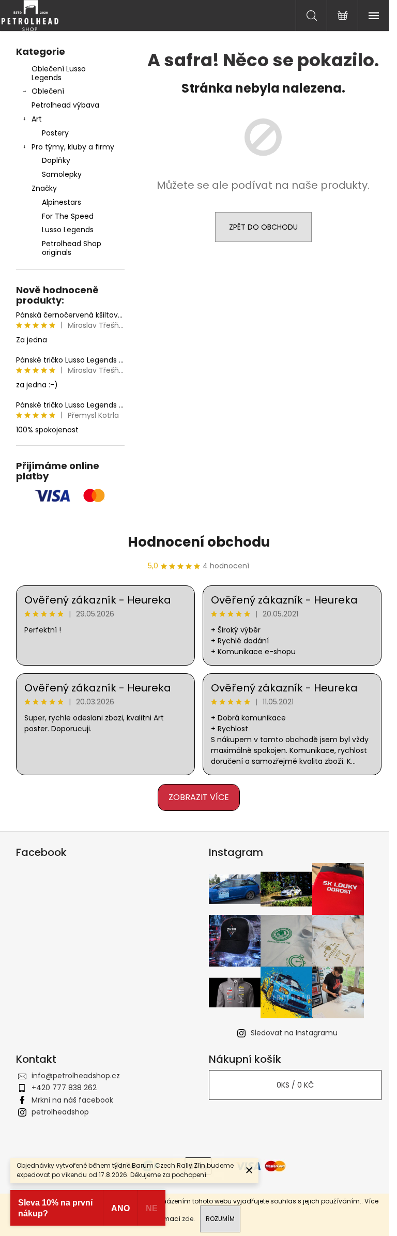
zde (187, 1218)
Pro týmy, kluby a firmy (73, 147)
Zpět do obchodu (263, 227)
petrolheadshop (60, 1112)
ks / (295, 1085)
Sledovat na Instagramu (294, 1033)
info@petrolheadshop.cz (76, 1076)
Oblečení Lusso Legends (59, 73)
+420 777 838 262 (64, 1087)
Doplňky (56, 160)
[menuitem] (70, 202)
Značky (44, 188)
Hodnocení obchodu (199, 542)
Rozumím (220, 1218)
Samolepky (62, 174)
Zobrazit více (199, 797)
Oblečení (48, 91)
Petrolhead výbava (65, 105)
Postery (55, 133)
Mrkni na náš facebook (72, 1100)
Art (37, 119)
